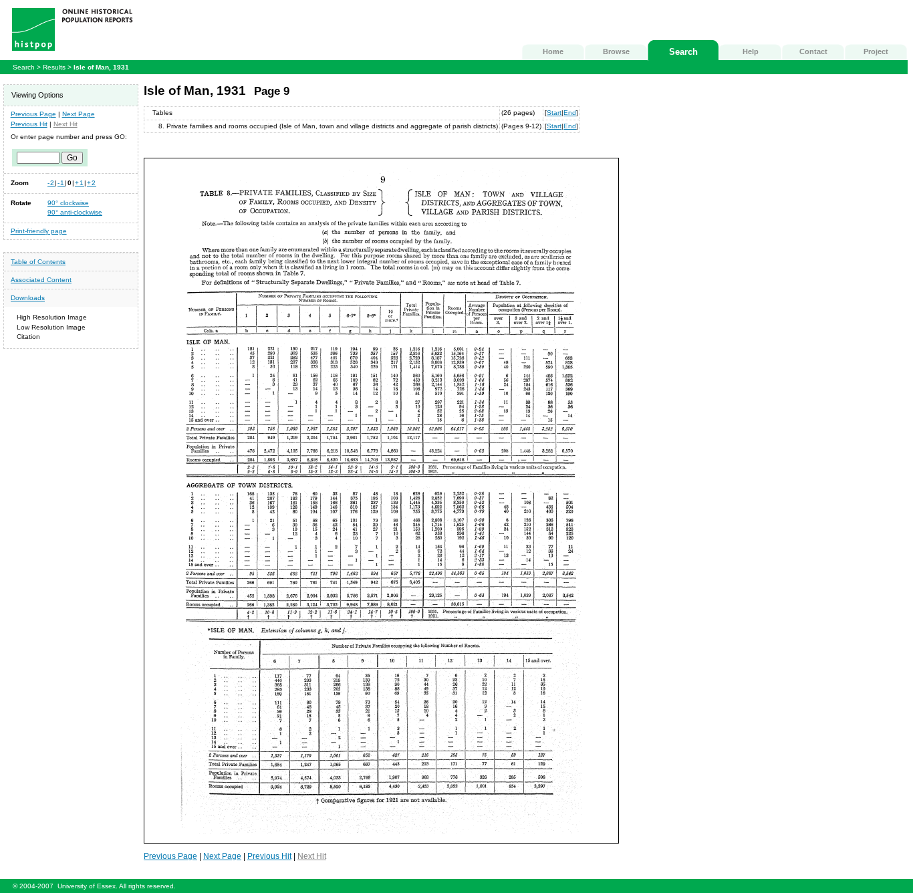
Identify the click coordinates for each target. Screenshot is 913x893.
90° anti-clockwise (74, 212)
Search (683, 52)
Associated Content (41, 279)
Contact (813, 51)
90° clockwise (68, 203)
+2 (91, 182)
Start (554, 112)
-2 (51, 182)
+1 (79, 182)
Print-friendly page (39, 231)
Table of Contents (38, 261)
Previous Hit (29, 124)
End (569, 112)
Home (553, 51)
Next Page (78, 114)
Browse (616, 51)
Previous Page (33, 114)
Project (876, 51)
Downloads (28, 297)
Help (751, 51)
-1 (61, 182)
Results (54, 67)
